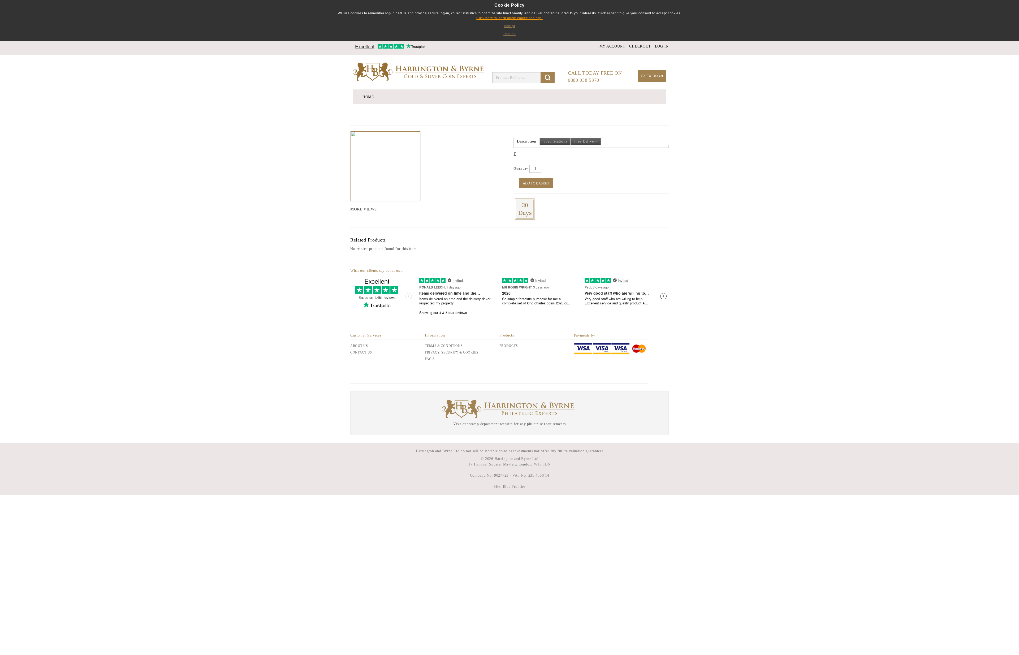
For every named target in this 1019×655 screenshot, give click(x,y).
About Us (359, 346)
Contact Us (361, 352)
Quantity (520, 168)
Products (508, 346)
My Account (612, 46)
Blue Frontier (513, 487)
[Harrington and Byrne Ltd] (419, 72)
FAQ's (430, 359)
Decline (509, 34)
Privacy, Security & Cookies (451, 352)
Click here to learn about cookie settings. (509, 18)
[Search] (548, 77)
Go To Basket (652, 76)
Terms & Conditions (444, 346)
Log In (662, 46)
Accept (509, 26)
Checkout (640, 46)
